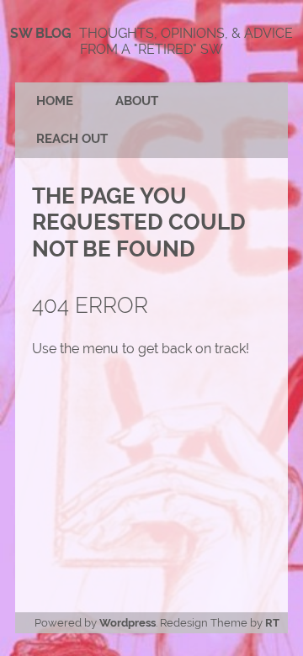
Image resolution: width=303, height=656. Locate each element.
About (136, 100)
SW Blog (41, 33)
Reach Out (72, 138)
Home (54, 100)
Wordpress (127, 622)
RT (272, 622)
